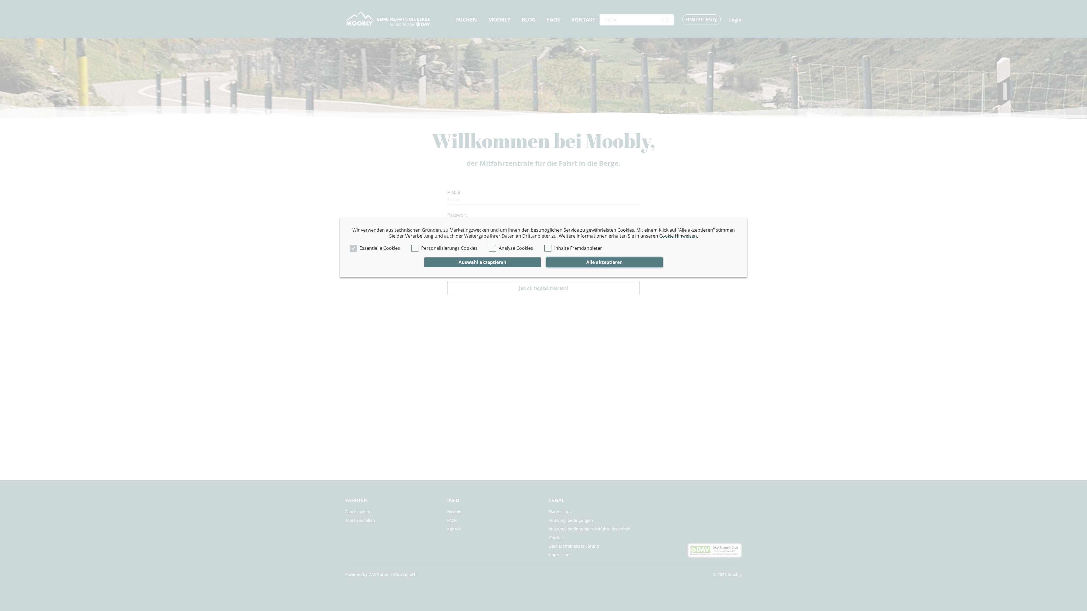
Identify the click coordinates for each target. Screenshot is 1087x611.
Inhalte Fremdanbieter (578, 248)
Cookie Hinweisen (678, 236)
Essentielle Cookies (380, 248)
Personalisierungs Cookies (449, 248)
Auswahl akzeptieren (482, 262)
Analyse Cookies (516, 248)
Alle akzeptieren (604, 262)
